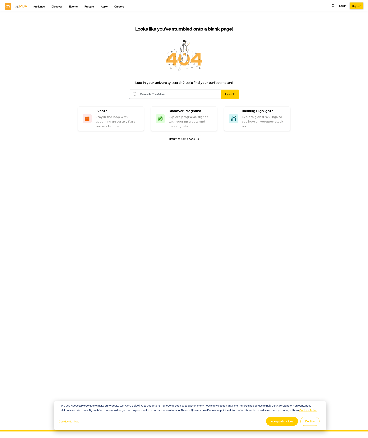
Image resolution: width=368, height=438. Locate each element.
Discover (57, 6)
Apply (104, 6)
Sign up (356, 6)
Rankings (39, 6)
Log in (342, 5)
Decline (310, 421)
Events (73, 6)
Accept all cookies (282, 421)
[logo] (16, 6)
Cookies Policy (308, 410)
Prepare (89, 6)
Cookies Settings (69, 421)
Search (230, 94)
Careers (119, 6)
